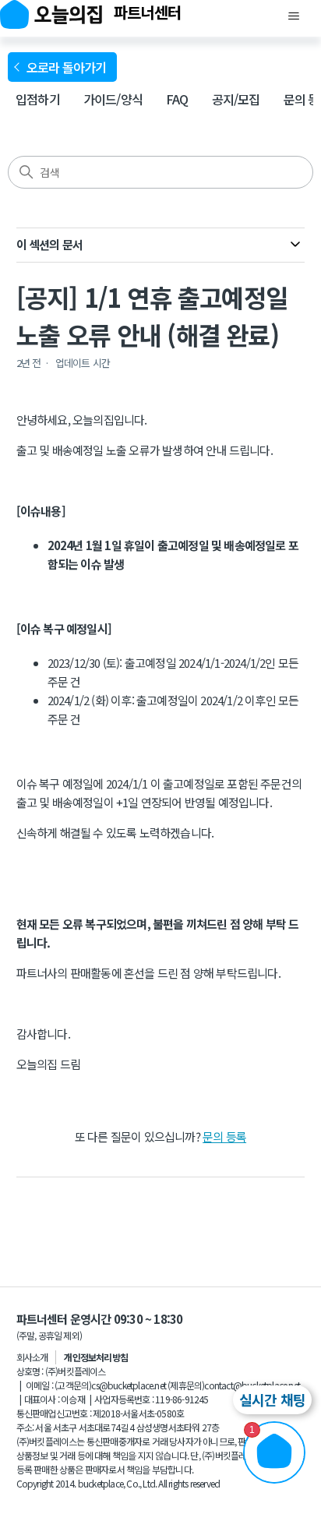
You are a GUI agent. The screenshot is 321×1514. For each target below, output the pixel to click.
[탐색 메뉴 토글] (293, 16)
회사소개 (32, 1357)
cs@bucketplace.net (128, 1385)
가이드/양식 (113, 99)
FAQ (177, 99)
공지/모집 (236, 99)
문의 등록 (224, 1136)
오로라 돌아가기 (68, 67)
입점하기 (38, 99)
